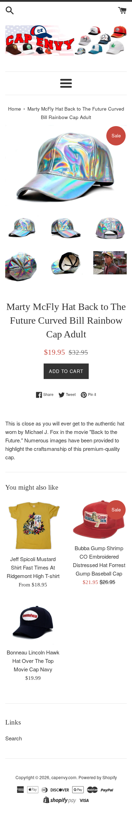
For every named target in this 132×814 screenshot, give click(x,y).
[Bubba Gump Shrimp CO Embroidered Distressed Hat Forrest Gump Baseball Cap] (99, 519)
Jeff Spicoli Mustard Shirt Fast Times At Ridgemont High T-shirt (33, 567)
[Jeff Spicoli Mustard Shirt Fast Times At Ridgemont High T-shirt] (33, 525)
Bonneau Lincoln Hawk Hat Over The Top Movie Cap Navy (33, 660)
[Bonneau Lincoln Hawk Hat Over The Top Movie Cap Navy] (33, 622)
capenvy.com (63, 777)
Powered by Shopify (97, 777)
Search (13, 738)
